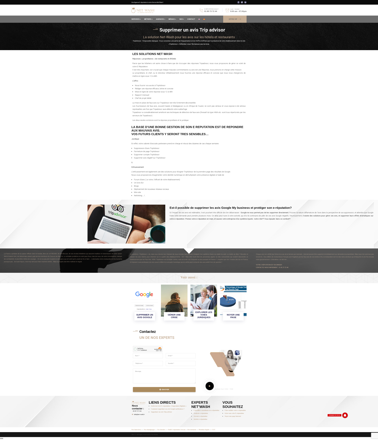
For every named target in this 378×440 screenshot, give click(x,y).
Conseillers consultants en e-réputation (206, 410)
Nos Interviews (136, 429)
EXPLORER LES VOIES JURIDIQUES (203, 315)
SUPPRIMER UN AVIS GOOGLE (144, 316)
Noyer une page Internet (233, 416)
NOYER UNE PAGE (233, 316)
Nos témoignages (149, 429)
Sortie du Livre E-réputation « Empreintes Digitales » (169, 406)
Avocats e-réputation (200, 416)
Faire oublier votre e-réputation (235, 410)
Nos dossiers (161, 429)
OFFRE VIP (233, 19)
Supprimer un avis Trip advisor (161, 412)
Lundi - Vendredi (234, 9)
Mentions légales (204, 429)
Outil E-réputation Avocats (177, 429)
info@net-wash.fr (139, 414)
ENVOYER (165, 389)
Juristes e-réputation (200, 419)
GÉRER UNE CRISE (174, 316)
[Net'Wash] (142, 10)
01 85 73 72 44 (137, 411)
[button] (345, 415)
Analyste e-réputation (201, 413)
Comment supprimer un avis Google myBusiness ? (167, 409)
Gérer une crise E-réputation (234, 413)
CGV (213, 429)
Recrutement (192, 429)
